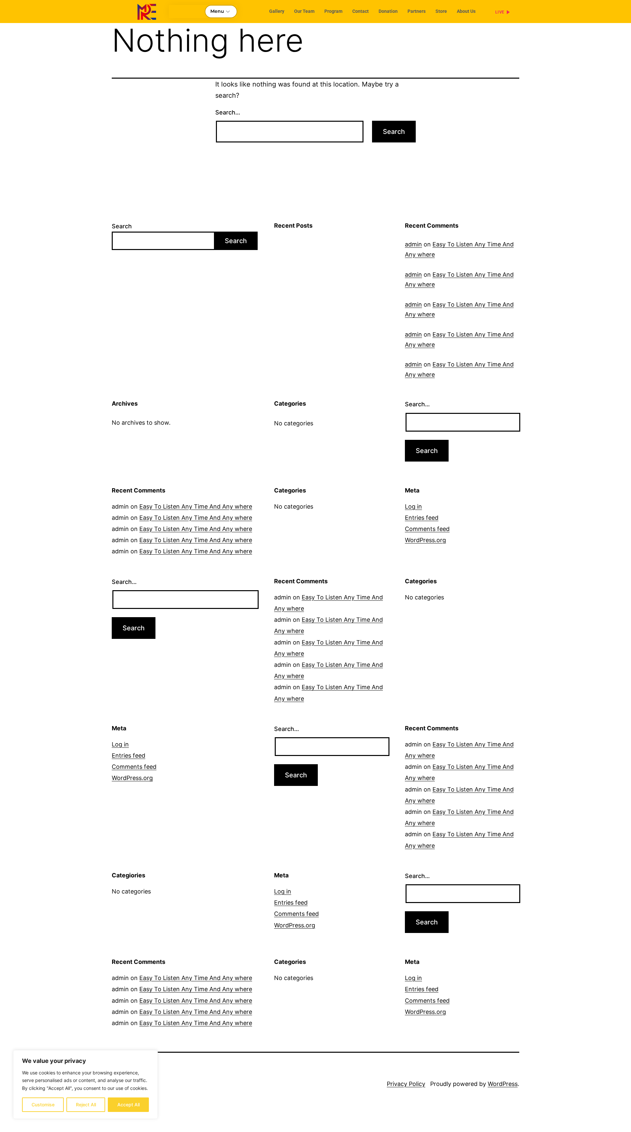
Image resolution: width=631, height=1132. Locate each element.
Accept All (128, 1104)
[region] (85, 1084)
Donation (388, 11)
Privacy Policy (406, 1083)
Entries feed (421, 517)
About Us (466, 11)
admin (413, 244)
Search (122, 226)
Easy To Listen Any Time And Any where (195, 506)
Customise (43, 1104)
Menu (217, 11)
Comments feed (427, 528)
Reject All (86, 1104)
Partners (417, 11)
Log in (413, 506)
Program (333, 11)
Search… (227, 112)
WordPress (503, 1083)
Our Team (304, 11)
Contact (360, 11)
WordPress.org (425, 540)
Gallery (276, 11)
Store (441, 11)
